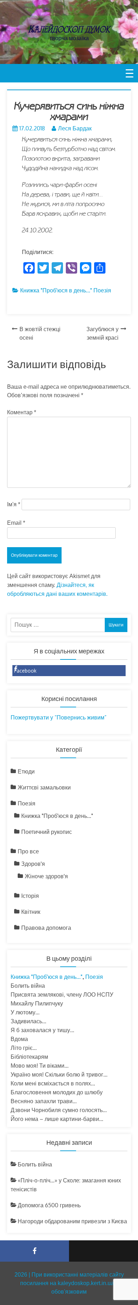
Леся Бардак (75, 128)
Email (16, 523)
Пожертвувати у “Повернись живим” (59, 717)
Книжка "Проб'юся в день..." (56, 290)
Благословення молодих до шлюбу (57, 1092)
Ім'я (13, 504)
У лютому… (25, 1012)
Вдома (19, 1038)
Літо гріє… (24, 1047)
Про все (28, 851)
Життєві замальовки (44, 787)
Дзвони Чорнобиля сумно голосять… (59, 1109)
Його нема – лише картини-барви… (57, 1118)
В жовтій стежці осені (40, 333)
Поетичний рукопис (46, 831)
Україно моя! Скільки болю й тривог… (59, 1074)
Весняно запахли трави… (44, 1101)
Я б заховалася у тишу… (42, 1030)
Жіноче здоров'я (46, 876)
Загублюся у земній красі (102, 333)
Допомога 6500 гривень (49, 1205)
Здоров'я (33, 863)
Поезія (102, 290)
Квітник (30, 911)
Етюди (26, 771)
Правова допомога (46, 927)
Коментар (21, 412)
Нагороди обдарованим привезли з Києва (72, 1221)
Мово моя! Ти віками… (40, 1065)
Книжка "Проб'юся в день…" (57, 815)
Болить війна (28, 985)
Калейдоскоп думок (69, 29)
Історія (30, 895)
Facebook (25, 671)
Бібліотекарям (29, 1056)
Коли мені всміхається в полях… (53, 1083)
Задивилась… (28, 1021)
